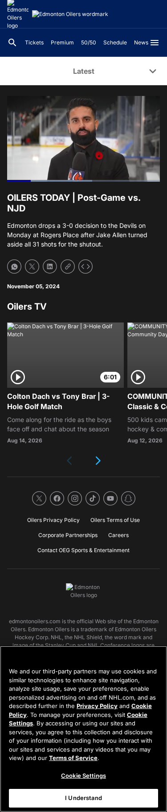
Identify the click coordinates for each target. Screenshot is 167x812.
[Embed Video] (85, 266)
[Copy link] (68, 266)
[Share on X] (32, 266)
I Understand (83, 797)
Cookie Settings (83, 775)
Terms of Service (73, 757)
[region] (83, 729)
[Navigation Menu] (154, 42)
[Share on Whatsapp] (14, 266)
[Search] (12, 42)
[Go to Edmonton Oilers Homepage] (70, 14)
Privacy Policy (97, 705)
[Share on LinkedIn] (50, 266)
